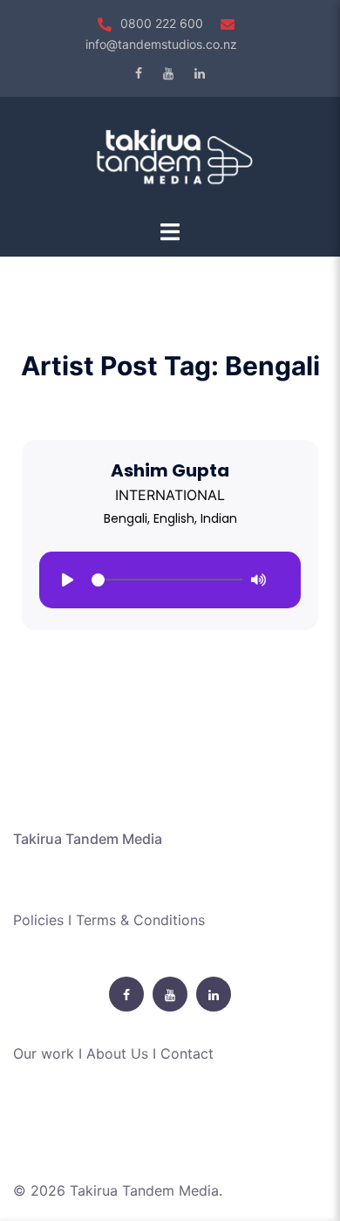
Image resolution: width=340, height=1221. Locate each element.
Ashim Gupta (170, 470)
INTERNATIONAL (170, 495)
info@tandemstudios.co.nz (161, 44)
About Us (117, 1053)
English (173, 518)
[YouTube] (168, 73)
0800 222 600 (161, 23)
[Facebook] (138, 73)
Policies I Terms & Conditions (109, 920)
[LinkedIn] (200, 73)
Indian (219, 518)
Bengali (125, 518)
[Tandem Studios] (170, 156)
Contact (187, 1053)
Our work (43, 1053)
